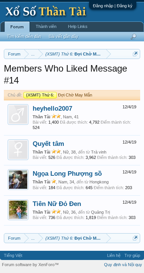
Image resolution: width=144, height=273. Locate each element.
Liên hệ (114, 255)
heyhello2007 (52, 108)
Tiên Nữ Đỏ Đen (57, 204)
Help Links (78, 26)
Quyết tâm (48, 143)
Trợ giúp (132, 255)
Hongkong (99, 182)
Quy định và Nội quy (123, 264)
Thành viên (46, 26)
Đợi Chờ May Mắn (59, 95)
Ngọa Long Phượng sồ (67, 173)
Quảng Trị (100, 212)
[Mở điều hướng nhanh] (135, 53)
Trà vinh (98, 152)
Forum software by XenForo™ (30, 264)
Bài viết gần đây (63, 36)
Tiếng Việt (13, 255)
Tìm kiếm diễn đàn (24, 36)
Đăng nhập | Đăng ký (112, 5)
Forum (17, 27)
